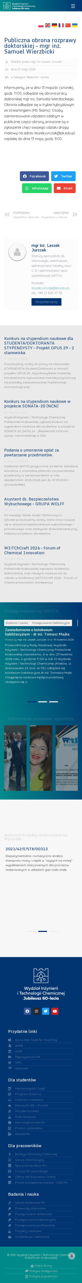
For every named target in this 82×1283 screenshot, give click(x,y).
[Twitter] (45, 1011)
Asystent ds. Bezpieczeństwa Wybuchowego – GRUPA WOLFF (34, 501)
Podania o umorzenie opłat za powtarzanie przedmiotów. (31, 452)
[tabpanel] (41, 887)
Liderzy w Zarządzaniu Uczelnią (17, 757)
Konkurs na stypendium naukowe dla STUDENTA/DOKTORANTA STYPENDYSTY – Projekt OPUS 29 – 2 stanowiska (39, 345)
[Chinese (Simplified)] (68, 25)
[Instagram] (36, 1011)
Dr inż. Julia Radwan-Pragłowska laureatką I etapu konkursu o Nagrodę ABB (43, 756)
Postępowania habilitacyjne (56, 623)
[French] (61, 25)
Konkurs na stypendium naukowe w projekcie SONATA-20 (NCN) (37, 403)
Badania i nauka (38, 77)
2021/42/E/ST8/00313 (27, 849)
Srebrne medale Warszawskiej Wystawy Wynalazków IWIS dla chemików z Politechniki (69, 757)
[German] (55, 25)
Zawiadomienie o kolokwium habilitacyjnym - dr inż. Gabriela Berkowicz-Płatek (37, 634)
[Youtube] (54, 1011)
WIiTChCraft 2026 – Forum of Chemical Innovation (32, 550)
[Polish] (41, 25)
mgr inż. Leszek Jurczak (37, 644)
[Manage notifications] (71, 1255)
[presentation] (31, 701)
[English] (48, 25)
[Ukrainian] (75, 25)
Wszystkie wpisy (46, 302)
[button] (34, 176)
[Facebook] (27, 1011)
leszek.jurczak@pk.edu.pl (50, 288)
